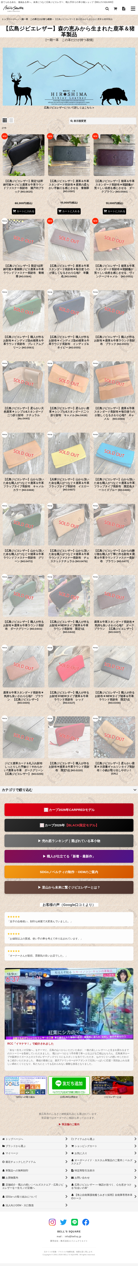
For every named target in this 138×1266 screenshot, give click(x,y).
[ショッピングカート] (115, 8)
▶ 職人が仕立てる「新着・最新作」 (69, 856)
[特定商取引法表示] (123, 8)
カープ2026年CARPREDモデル (72, 810)
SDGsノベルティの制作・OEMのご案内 (69, 872)
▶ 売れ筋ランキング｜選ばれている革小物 (69, 841)
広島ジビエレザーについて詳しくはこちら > (69, 107)
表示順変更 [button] (80, 120)
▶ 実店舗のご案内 (69, 1124)
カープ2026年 (72, 825)
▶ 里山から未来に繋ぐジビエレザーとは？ (69, 887)
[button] (107, 8)
